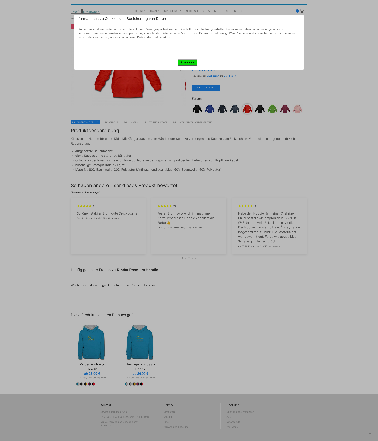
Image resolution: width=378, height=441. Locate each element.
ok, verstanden (187, 62)
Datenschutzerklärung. (213, 33)
